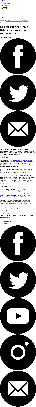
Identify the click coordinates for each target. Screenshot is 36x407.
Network (22, 160)
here (7, 183)
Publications (6, 3)
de (4, 16)
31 (26, 160)
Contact (5, 10)
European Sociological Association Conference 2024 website (15, 196)
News (5, 5)
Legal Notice (7, 221)
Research (17, 160)
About (5, 8)
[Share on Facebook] (18, 110)
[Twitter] (18, 297)
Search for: (3, 20)
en (4, 17)
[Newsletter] (18, 406)
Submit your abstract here (22, 191)
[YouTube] (18, 333)
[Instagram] (18, 370)
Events (5, 7)
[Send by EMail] (18, 146)
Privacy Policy (7, 223)
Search (25, 20)
